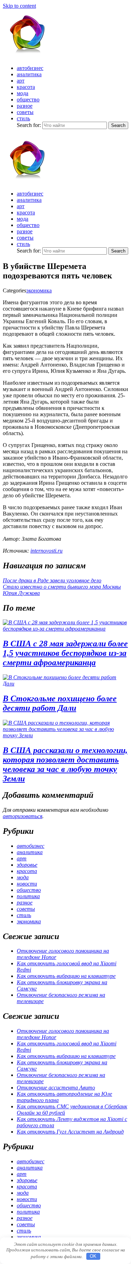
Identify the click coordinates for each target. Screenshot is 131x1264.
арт (20, 81)
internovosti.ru (46, 551)
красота (26, 87)
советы (25, 112)
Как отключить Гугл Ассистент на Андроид (70, 1132)
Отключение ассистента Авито (56, 1088)
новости (27, 884)
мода (22, 93)
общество (28, 99)
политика (28, 896)
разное (24, 106)
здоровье (27, 865)
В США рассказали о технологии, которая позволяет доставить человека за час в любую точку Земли (65, 764)
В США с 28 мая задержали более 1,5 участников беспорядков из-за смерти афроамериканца (65, 653)
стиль (23, 118)
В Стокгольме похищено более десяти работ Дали (60, 703)
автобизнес (30, 68)
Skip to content (19, 6)
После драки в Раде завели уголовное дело (52, 580)
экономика (39, 290)
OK (93, 1256)
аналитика (29, 74)
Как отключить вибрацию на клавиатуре (66, 976)
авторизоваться (22, 816)
